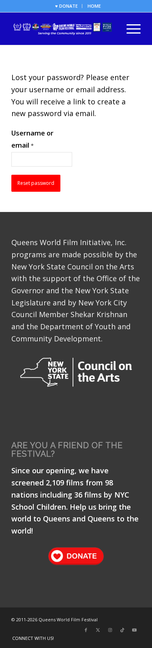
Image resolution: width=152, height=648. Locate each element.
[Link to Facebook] (86, 630)
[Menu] (129, 29)
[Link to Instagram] (110, 630)
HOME (94, 6)
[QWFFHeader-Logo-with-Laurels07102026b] (63, 29)
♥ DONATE (66, 6)
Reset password (35, 183)
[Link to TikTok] (122, 630)
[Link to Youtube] (134, 630)
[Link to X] (98, 630)
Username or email (32, 139)
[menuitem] (66, 6)
